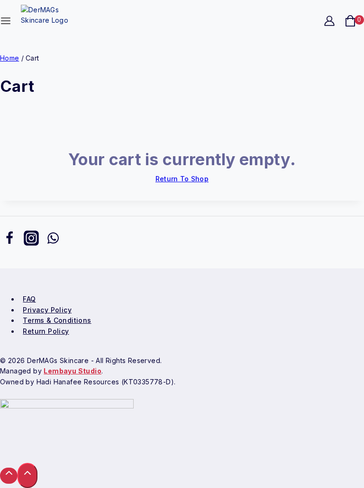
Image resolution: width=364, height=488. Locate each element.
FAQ (29, 299)
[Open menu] (5, 22)
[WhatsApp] (53, 240)
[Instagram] (31, 240)
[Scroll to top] (9, 475)
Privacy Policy (47, 310)
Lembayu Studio (72, 371)
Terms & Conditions (57, 320)
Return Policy (46, 331)
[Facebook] (9, 240)
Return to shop (182, 179)
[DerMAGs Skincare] (51, 20)
